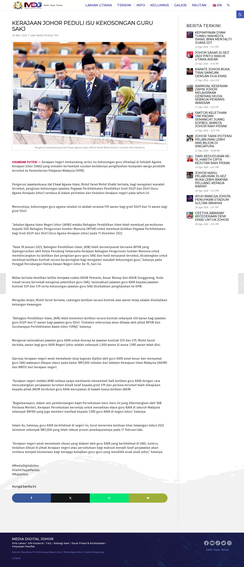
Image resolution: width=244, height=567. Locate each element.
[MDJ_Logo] (37, 5)
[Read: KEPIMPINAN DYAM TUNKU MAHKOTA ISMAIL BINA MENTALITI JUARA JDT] (189, 34)
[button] (240, 14)
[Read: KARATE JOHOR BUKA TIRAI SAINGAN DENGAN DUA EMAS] (189, 71)
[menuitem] (98, 5)
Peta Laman (19, 543)
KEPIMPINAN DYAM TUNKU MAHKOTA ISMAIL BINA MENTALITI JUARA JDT (213, 37)
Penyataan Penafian (23, 546)
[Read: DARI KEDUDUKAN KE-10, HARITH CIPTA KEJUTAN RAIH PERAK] (189, 158)
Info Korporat (36, 543)
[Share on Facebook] (31, 498)
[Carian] (228, 5)
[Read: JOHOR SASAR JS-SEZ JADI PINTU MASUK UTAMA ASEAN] (189, 54)
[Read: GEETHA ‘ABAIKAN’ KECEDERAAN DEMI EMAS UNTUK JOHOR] (189, 215)
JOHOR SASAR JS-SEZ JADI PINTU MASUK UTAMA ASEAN (212, 56)
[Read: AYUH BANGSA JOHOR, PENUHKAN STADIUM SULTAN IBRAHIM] (189, 198)
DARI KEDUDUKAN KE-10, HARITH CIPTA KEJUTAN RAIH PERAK (212, 159)
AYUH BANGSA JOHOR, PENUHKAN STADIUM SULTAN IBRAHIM (213, 199)
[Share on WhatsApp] (109, 498)
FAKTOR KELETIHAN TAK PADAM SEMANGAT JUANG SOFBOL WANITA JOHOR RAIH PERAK (211, 119)
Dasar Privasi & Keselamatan (88, 543)
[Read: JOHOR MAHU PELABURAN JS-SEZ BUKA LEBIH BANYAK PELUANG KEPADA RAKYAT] (189, 175)
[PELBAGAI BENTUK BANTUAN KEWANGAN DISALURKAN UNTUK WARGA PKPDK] (241, 283)
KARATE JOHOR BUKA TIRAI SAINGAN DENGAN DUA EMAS (212, 72)
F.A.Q (48, 543)
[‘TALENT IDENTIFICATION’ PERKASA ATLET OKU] (3, 283)
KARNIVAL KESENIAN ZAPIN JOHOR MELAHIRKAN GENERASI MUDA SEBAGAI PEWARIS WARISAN (211, 94)
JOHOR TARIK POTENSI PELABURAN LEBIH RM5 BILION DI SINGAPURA (213, 141)
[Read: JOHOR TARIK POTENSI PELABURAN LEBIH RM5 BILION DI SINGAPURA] (189, 138)
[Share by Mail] (148, 498)
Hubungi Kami (61, 543)
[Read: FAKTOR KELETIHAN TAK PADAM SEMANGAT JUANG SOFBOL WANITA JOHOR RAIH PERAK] (189, 115)
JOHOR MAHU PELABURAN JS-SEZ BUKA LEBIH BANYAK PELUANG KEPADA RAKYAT (211, 179)
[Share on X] (70, 498)
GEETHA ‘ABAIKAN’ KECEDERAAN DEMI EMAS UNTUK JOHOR (212, 216)
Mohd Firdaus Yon (47, 35)
